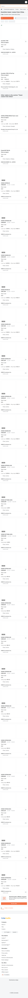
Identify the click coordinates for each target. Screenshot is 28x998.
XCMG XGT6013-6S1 (6, 568)
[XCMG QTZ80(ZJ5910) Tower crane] (14, 107)
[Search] (26, 6)
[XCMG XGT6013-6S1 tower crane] (14, 559)
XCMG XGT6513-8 (5, 183)
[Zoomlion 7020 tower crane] (14, 32)
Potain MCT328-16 (5, 150)
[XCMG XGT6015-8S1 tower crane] (14, 594)
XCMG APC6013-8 (5, 289)
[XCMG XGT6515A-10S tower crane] (14, 456)
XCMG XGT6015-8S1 (6, 603)
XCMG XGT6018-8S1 (6, 877)
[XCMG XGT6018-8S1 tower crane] (14, 869)
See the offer (14, 903)
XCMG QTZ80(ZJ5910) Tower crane (9, 115)
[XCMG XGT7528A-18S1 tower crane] (14, 491)
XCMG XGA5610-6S (6, 843)
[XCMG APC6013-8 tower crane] (14, 281)
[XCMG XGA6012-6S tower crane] (14, 246)
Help (3, 926)
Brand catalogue (5, 959)
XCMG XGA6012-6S (6, 255)
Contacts (3, 929)
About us (3, 924)
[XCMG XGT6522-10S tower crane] (14, 628)
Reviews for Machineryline (7, 957)
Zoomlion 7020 (4, 40)
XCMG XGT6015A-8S (6, 220)
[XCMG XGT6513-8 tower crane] (14, 174)
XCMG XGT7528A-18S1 (6, 500)
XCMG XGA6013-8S (6, 324)
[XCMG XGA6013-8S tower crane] (14, 315)
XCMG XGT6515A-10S (6, 465)
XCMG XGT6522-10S (6, 637)
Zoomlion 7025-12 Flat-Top (7, 73)
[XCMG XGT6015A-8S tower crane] (14, 212)
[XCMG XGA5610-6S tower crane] (14, 834)
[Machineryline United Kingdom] (9, 2)
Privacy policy (5, 953)
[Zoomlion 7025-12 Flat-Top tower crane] (14, 64)
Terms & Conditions (6, 950)
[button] (26, 2)
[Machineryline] (1, 9)
